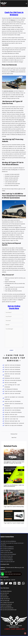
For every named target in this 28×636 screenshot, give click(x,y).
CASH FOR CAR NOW (8, 91)
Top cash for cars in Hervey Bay (14, 506)
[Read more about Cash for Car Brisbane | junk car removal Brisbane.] (14, 475)
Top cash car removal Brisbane (8, 541)
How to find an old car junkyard (8, 554)
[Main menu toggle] (26, 3)
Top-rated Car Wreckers (6, 558)
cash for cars (3, 595)
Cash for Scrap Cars (5, 550)
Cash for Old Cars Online (6, 552)
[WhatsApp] (23, 583)
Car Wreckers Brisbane (6, 591)
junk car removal (4, 593)
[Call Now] (2, 574)
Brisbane (13, 20)
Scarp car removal (5, 598)
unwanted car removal (6, 604)
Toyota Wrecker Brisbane (6, 559)
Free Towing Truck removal (7, 602)
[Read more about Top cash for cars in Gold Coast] (14, 515)
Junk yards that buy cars (6, 556)
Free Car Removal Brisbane (7, 546)
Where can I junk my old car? (7, 561)
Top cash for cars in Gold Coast (14, 523)
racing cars (21, 119)
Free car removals (4, 600)
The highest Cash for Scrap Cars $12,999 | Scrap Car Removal (14, 462)
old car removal (4, 597)
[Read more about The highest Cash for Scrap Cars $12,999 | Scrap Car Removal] (14, 454)
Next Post (14, 437)
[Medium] (19, 583)
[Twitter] (6, 583)
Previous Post (14, 434)
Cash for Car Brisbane (5, 606)
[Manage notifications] (25, 633)
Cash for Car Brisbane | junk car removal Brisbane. (14, 485)
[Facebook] (1, 583)
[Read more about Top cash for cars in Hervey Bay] (14, 497)
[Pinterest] (14, 583)
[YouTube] (10, 583)
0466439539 (5, 45)
